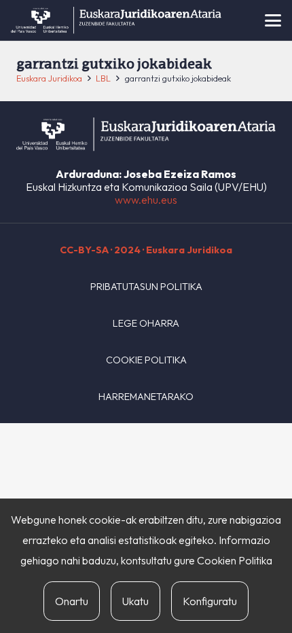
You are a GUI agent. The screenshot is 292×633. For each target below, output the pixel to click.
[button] (273, 20)
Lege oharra (146, 323)
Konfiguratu (210, 601)
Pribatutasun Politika (146, 287)
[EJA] (116, 20)
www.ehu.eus (146, 199)
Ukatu (135, 601)
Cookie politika (146, 360)
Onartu (71, 601)
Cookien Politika (234, 560)
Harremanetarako (146, 397)
